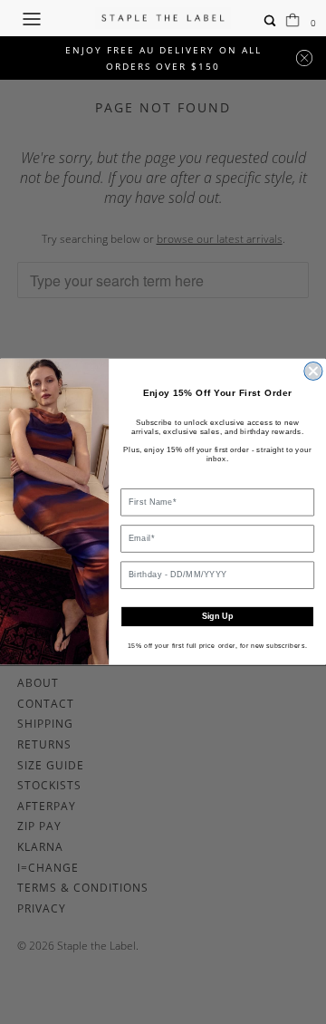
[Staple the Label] (163, 18)
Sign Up (217, 617)
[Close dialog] (313, 371)
